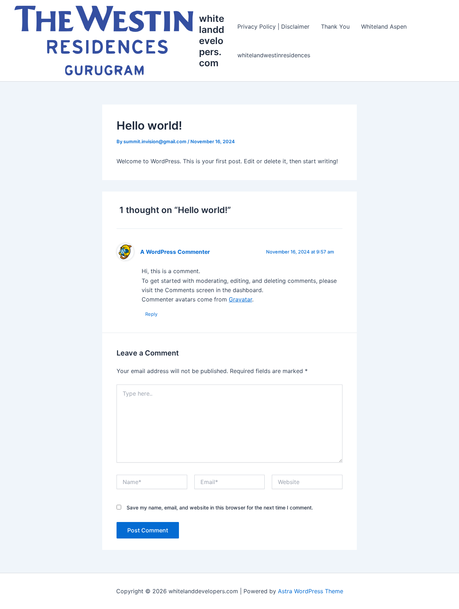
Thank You (335, 26)
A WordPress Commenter (175, 251)
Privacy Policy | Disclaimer (273, 26)
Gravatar (240, 299)
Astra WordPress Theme (310, 591)
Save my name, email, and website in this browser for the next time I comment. (220, 507)
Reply (151, 314)
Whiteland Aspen (384, 26)
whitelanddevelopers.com (211, 41)
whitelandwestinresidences (273, 55)
